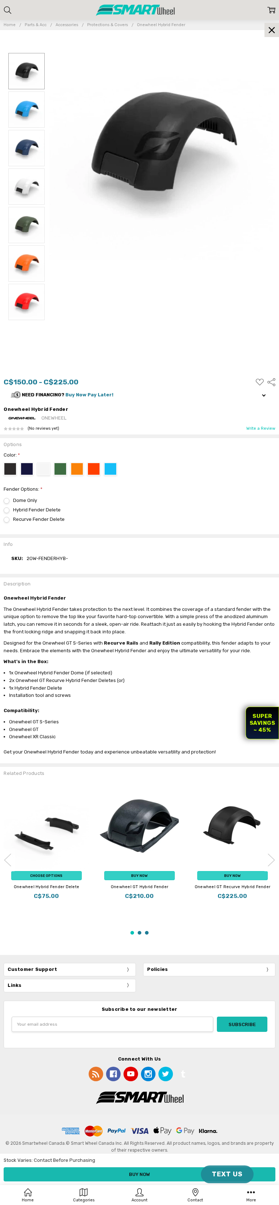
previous (7, 860)
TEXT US (227, 1174)
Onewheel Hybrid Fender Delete (46, 887)
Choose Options (46, 876)
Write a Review (260, 428)
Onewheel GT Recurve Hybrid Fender (232, 887)
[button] (139, 395)
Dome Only (25, 500)
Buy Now (139, 876)
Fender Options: (23, 489)
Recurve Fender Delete (39, 519)
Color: (12, 455)
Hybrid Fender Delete (37, 509)
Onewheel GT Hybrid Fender (139, 887)
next (271, 860)
